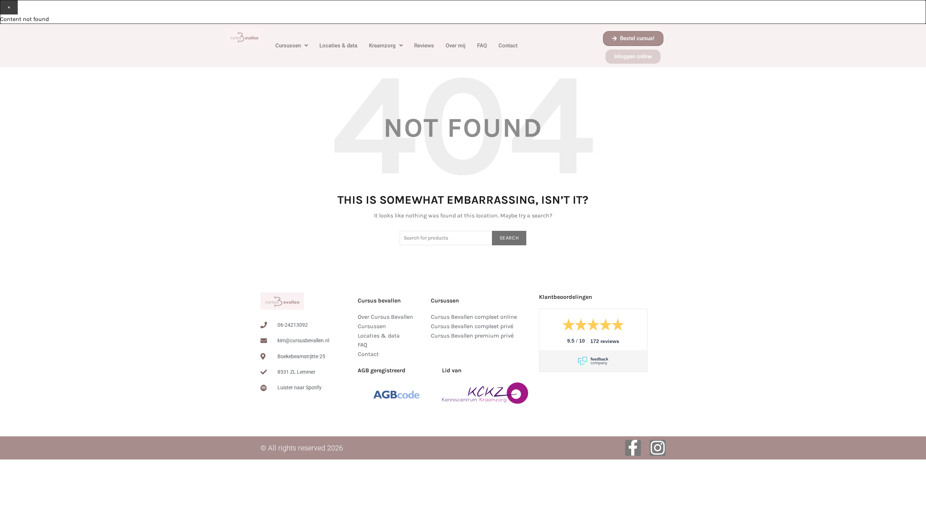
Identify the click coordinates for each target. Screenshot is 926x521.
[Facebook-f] (633, 448)
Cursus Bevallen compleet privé (472, 326)
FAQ (482, 45)
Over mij (456, 45)
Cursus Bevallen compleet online (474, 316)
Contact (508, 45)
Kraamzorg (382, 45)
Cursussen (288, 45)
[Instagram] (658, 448)
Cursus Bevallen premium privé (472, 335)
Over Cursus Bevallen (385, 316)
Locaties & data (338, 45)
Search (509, 238)
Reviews (424, 45)
